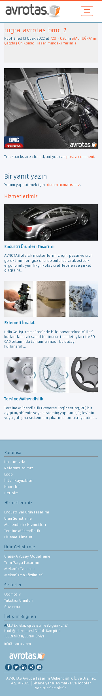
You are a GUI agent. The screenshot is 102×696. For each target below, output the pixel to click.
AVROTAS (33, 11)
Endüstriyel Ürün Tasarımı (26, 512)
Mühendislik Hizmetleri (25, 524)
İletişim (11, 493)
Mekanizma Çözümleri (24, 575)
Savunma (12, 607)
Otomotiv (12, 594)
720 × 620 (58, 38)
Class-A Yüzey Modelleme (27, 556)
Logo (8, 474)
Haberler (12, 487)
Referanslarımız (18, 468)
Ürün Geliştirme (18, 518)
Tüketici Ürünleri (18, 600)
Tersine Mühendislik (22, 531)
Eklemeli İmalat (18, 537)
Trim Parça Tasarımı (21, 562)
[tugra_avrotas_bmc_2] (51, 108)
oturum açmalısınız (63, 185)
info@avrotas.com (17, 644)
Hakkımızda (14, 462)
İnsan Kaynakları (19, 480)
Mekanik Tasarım (19, 569)
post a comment (80, 157)
